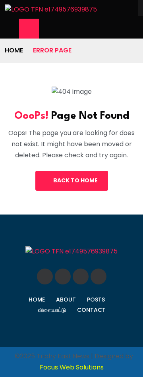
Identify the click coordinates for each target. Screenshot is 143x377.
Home (14, 50)
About (66, 300)
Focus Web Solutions (72, 367)
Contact (91, 310)
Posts (96, 300)
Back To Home (75, 180)
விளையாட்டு (52, 310)
